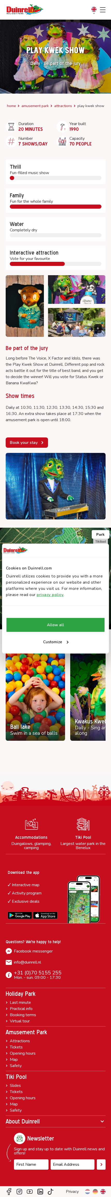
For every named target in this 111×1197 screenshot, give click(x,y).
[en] (103, 1191)
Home (11, 105)
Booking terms (23, 1015)
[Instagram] (19, 1191)
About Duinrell (23, 1121)
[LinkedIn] (40, 1191)
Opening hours (23, 1053)
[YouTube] (29, 1191)
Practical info (21, 1009)
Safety (16, 1066)
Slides (15, 1085)
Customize (52, 642)
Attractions (63, 105)
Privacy (72, 1191)
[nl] (87, 1191)
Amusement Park (35, 105)
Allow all (55, 625)
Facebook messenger (33, 951)
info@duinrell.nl (27, 962)
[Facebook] (9, 1191)
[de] (95, 1191)
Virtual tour (20, 1021)
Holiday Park (20, 994)
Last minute (20, 1002)
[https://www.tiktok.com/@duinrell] (50, 1191)
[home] (25, 9)
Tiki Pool (16, 1077)
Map (14, 1059)
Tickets (16, 1047)
